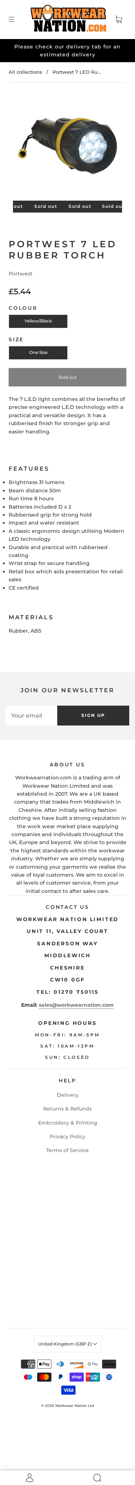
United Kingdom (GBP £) (65, 1344)
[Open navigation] (16, 19)
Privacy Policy (67, 1136)
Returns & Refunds (67, 1108)
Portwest (20, 273)
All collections (25, 72)
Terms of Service (67, 1150)
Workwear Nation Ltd (74, 1405)
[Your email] (31, 715)
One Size (38, 352)
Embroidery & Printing (67, 1123)
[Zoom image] (67, 147)
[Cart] (118, 19)
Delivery (67, 1095)
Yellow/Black (38, 321)
